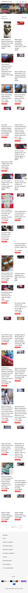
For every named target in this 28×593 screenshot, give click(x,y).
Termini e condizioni (8, 542)
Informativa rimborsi (8, 549)
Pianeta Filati (6, 1)
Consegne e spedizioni (8, 553)
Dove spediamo (7, 564)
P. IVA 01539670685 (8, 568)
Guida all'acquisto (7, 560)
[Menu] (25, 1)
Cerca (4, 538)
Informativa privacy (7, 545)
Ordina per (3, 16)
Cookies (5, 557)
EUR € (13, 576)
